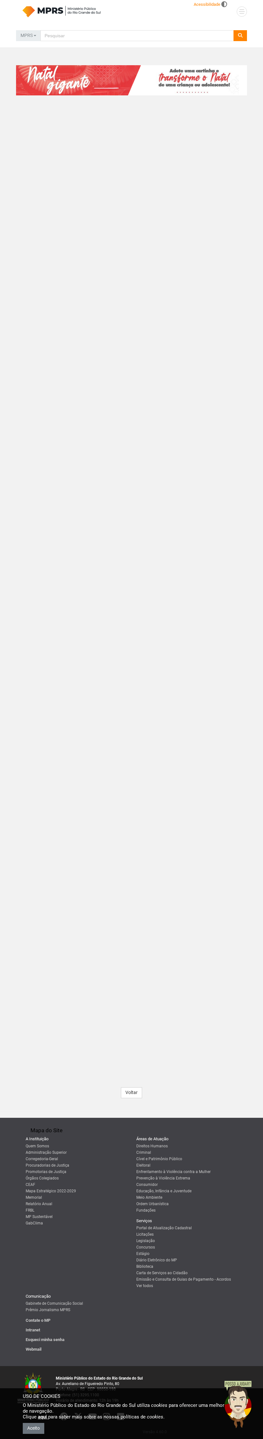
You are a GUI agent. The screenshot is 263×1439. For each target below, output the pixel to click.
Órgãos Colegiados (42, 1178)
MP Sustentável (39, 1216)
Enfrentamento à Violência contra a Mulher (173, 1172)
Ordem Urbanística (152, 1204)
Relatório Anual (39, 1204)
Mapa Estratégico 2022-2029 (51, 1191)
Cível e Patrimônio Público (159, 1159)
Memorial (34, 1197)
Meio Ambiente (149, 1197)
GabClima (34, 1223)
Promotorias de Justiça (46, 1172)
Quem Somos (37, 1146)
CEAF (30, 1184)
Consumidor (147, 1184)
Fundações (146, 1210)
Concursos (145, 1247)
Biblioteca (144, 1266)
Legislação (145, 1241)
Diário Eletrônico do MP (156, 1260)
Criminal (143, 1152)
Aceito (33, 1428)
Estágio (142, 1253)
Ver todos (144, 1286)
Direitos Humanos (152, 1146)
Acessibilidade (207, 4)
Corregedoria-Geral (42, 1159)
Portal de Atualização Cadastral (164, 1228)
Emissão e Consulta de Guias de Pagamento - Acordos (183, 1279)
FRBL (30, 1210)
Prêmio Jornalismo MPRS (48, 1310)
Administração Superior (46, 1152)
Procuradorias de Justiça (47, 1165)
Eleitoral (143, 1165)
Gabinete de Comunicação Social (54, 1303)
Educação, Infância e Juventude (163, 1191)
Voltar (131, 1092)
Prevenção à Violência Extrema (163, 1178)
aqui (43, 1417)
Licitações (145, 1234)
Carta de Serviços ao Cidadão (162, 1273)
